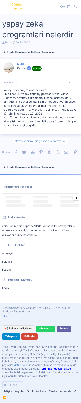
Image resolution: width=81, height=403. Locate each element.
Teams (64, 328)
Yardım (53, 391)
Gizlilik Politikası (37, 391)
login (5, 288)
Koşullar (19, 391)
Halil (8, 42)
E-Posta (29, 336)
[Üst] (75, 391)
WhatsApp (45, 328)
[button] (6, 7)
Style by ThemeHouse (16, 311)
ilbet (6, 316)
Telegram (11, 336)
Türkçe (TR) (13, 384)
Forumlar (7, 261)
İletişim (6, 269)
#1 (76, 82)
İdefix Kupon (21, 365)
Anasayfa (8, 253)
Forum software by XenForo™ (37, 307)
